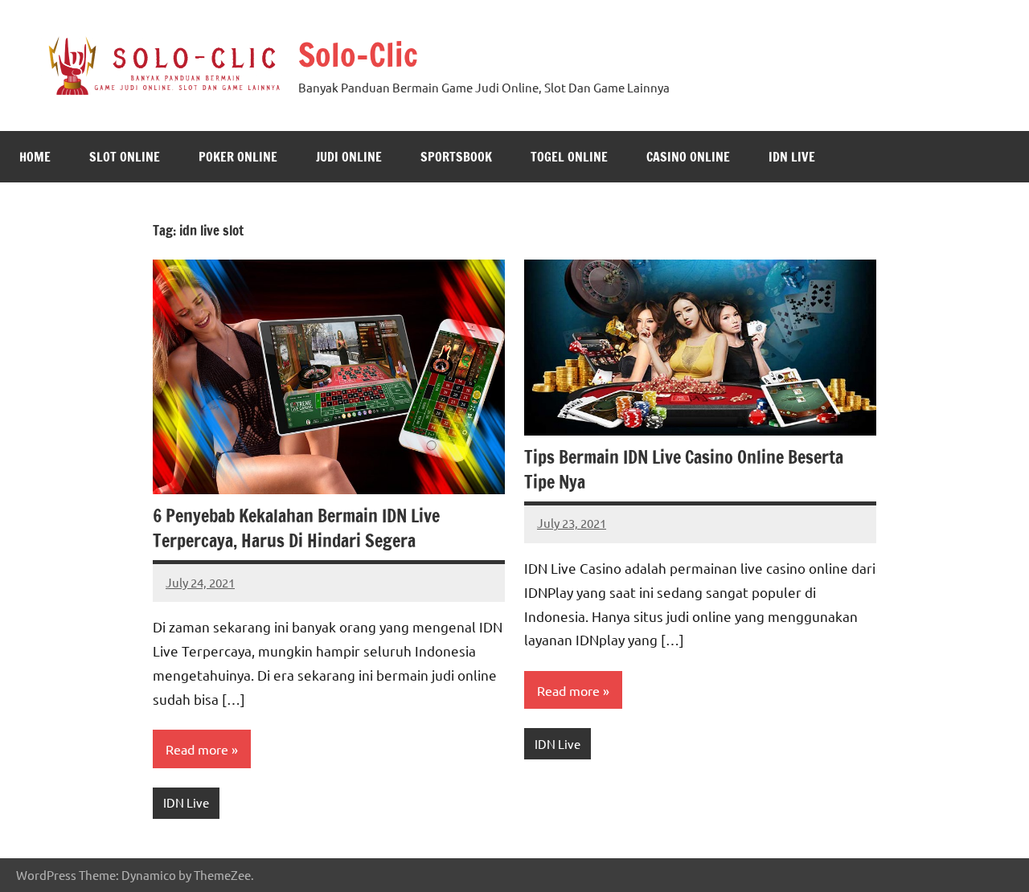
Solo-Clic (358, 54)
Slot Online (124, 157)
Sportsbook (456, 157)
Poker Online (238, 157)
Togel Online (569, 157)
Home (35, 157)
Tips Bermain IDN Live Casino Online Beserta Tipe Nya (683, 469)
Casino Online (688, 157)
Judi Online (349, 157)
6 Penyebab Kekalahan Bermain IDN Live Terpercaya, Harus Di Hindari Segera (296, 528)
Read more (197, 749)
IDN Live (792, 157)
